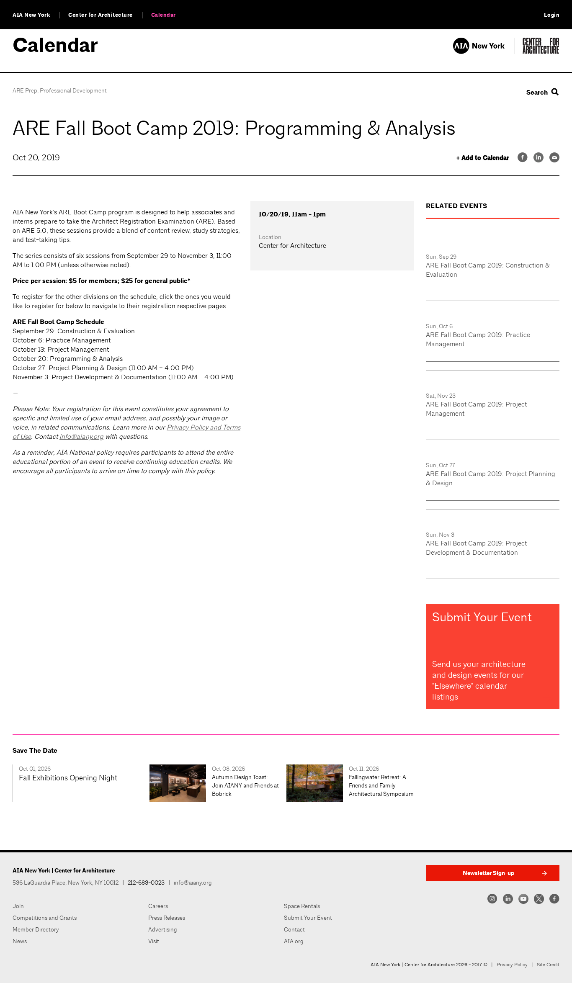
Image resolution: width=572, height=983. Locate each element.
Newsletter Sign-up (488, 873)
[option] (81, 783)
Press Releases (166, 917)
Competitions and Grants (45, 917)
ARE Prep (25, 90)
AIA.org (294, 941)
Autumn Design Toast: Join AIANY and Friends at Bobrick (245, 785)
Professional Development (73, 90)
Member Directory (36, 929)
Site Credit (548, 964)
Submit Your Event (308, 917)
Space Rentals (302, 906)
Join (18, 906)
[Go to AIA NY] (484, 52)
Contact (294, 929)
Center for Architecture (100, 15)
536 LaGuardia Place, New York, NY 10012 (66, 882)
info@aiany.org (81, 436)
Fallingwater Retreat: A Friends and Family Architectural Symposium (381, 785)
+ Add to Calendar (482, 158)
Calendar (163, 15)
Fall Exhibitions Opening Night (68, 777)
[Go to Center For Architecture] (541, 52)
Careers (158, 906)
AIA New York (31, 15)
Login (552, 15)
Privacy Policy (512, 964)
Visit (153, 941)
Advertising (162, 929)
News (20, 941)
